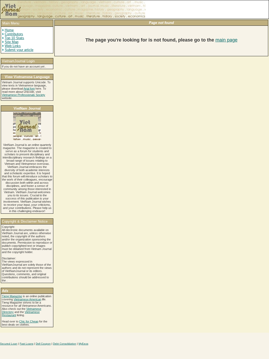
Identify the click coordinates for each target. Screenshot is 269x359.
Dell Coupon (43, 343)
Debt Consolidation (64, 343)
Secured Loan (8, 343)
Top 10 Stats (14, 38)
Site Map (11, 42)
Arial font (29, 88)
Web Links (13, 46)
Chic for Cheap (28, 321)
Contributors (14, 34)
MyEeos (83, 343)
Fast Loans (26, 343)
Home (9, 30)
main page (226, 40)
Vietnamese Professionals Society (23, 94)
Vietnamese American (27, 299)
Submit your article (19, 50)
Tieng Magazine (12, 296)
